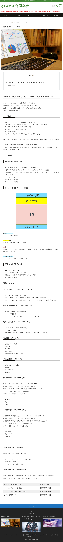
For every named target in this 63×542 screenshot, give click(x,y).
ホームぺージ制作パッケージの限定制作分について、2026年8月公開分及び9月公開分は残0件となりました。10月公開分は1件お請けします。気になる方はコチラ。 (31, 11)
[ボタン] (53, 6)
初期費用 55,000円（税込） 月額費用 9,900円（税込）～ (26, 82)
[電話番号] (57, 6)
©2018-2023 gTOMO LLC (31, 539)
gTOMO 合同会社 (15, 6)
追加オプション (12, 85)
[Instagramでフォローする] (33, 506)
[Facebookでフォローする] (29, 506)
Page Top (31, 513)
